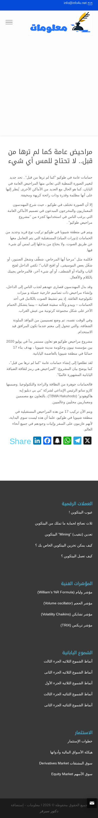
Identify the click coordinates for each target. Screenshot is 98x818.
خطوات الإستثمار (80, 741)
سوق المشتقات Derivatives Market (65, 763)
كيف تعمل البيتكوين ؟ (76, 556)
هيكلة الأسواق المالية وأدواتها (71, 752)
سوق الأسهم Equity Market (71, 774)
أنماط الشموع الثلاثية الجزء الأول (68, 683)
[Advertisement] (49, 87)
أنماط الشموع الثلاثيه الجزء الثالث (68, 661)
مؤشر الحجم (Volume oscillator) (67, 603)
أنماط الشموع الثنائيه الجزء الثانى (68, 705)
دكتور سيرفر (49, 811)
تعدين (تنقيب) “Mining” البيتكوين (68, 534)
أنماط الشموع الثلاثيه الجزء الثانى (68, 672)
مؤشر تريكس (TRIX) (76, 625)
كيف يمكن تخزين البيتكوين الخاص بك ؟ (63, 545)
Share (20, 441)
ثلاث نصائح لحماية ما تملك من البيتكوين (63, 523)
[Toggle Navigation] (9, 23)
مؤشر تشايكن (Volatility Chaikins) (66, 614)
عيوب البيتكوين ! (80, 512)
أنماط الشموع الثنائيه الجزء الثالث (68, 694)
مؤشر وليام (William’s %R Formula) (64, 592)
